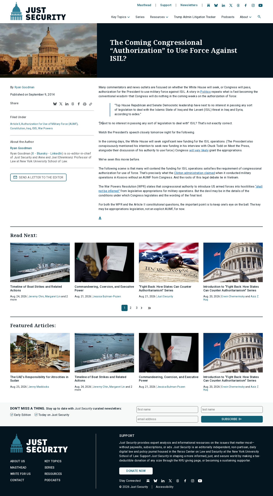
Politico (205, 91)
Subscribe (229, 419)
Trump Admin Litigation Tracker (195, 17)
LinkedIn (56, 153)
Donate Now (136, 471)
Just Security (165, 296)
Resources (157, 17)
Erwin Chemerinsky (233, 296)
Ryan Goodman (24, 87)
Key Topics (118, 17)
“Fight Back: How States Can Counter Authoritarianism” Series (165, 288)
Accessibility (164, 487)
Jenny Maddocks (38, 386)
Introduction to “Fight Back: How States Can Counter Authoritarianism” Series (231, 288)
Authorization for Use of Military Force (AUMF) (49, 123)
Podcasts (228, 17)
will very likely (199, 150)
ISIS (34, 128)
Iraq (28, 128)
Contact (17, 480)
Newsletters (189, 5)
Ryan (21, 148)
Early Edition (22, 415)
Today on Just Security (53, 415)
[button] (259, 17)
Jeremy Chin (36, 296)
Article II (15, 123)
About (244, 17)
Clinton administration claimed (194, 173)
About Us (17, 461)
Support (165, 5)
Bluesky (42, 153)
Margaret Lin (53, 296)
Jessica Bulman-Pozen (107, 296)
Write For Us (20, 474)
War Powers (45, 128)
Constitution (17, 128)
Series (140, 17)
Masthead (144, 5)
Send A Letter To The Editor (41, 177)
